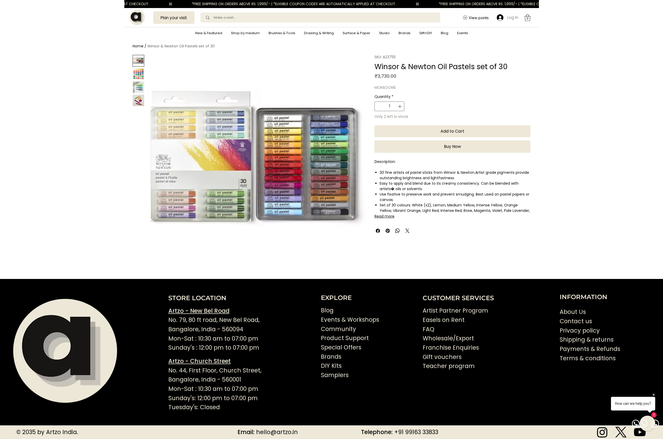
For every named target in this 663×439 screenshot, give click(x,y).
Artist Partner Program (455, 311)
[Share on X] (407, 231)
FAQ (428, 329)
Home (138, 46)
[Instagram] (602, 432)
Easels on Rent (444, 320)
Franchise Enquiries (451, 348)
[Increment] (400, 106)
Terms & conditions (588, 358)
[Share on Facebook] (378, 231)
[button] (245, 33)
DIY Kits (331, 366)
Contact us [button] (576, 321)
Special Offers (341, 347)
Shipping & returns (587, 340)
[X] (621, 432)
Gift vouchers (442, 357)
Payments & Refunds (590, 349)
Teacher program (449, 366)
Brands (331, 357)
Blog (327, 310)
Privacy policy (580, 331)
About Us (573, 312)
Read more (384, 216)
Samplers (335, 375)
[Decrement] (378, 106)
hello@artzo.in (277, 432)
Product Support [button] (345, 338)
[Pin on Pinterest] (388, 231)
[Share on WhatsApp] (397, 231)
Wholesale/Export (448, 338)
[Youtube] (640, 432)
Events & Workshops (350, 320)
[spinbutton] (389, 106)
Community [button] (338, 329)
